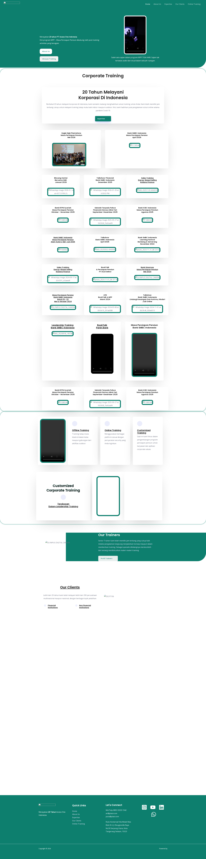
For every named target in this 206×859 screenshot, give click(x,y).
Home (147, 4)
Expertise (168, 4)
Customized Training (144, 431)
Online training (113, 430)
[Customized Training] (139, 423)
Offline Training (80, 430)
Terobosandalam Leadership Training (63, 505)
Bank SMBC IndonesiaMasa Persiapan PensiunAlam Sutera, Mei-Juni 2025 (63, 239)
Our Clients (179, 4)
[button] (46, 153)
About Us (157, 4)
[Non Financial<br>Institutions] (76, 605)
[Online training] (107, 423)
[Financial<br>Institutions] (45, 605)
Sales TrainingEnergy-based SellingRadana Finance (147, 180)
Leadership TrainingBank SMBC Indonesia (62, 326)
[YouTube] (152, 807)
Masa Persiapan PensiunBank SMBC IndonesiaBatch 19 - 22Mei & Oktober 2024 (63, 298)
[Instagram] (144, 807)
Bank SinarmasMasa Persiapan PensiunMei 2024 (147, 269)
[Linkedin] (161, 807)
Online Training (194, 4)
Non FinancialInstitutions (85, 606)
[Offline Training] (74, 423)
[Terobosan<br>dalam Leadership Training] (63, 497)
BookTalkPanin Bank (102, 326)
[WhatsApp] (153, 814)
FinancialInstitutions (53, 606)
